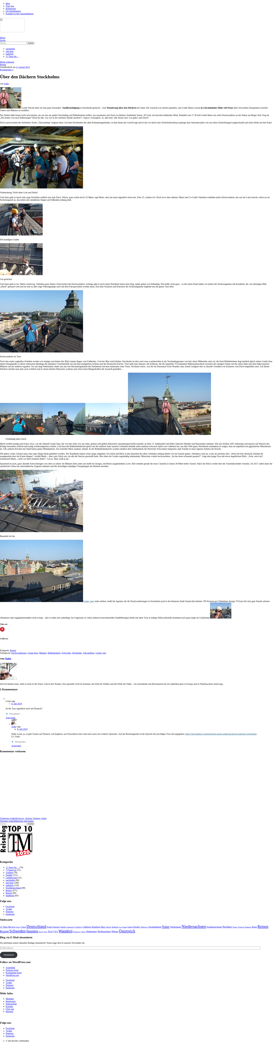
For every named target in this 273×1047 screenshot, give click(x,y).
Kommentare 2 (6, 70)
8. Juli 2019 (16, 704)
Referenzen (11, 8)
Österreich (127, 931)
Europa (56, 927)
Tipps (45, 932)
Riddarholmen (54, 653)
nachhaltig (10, 49)
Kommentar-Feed (13, 973)
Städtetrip (10, 895)
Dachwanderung (18, 653)
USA (55, 931)
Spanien (32, 931)
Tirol (50, 931)
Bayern (11, 927)
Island (124, 927)
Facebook (10, 906)
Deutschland (36, 926)
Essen (49, 927)
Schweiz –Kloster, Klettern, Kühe (23, 818)
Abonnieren (8, 955)
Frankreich (70, 927)
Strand (41, 932)
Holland (115, 927)
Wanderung (77, 932)
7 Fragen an (11, 870)
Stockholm (77, 653)
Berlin (18, 927)
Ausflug (9, 872)
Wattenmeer (91, 931)
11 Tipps (4, 927)
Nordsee (227, 926)
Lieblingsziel (11, 877)
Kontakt (9, 1006)
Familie (9, 875)
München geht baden (17, 821)
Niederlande (175, 927)
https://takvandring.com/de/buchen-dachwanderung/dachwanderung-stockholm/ (221, 734)
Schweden (66, 653)
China (23, 927)
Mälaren (42, 653)
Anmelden (10, 967)
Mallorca (144, 927)
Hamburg (96, 927)
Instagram (10, 914)
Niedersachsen (194, 926)
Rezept (9, 893)
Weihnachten (104, 931)
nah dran (10, 51)
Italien (130, 927)
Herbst (108, 927)
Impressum (10, 1001)
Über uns (10, 6)
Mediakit (10, 999)
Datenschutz (11, 1004)
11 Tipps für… (12, 56)
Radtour (248, 927)
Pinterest (9, 911)
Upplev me (88, 601)
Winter (114, 931)
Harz (103, 927)
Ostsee (234, 927)
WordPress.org (12, 975)
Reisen (3, 64)
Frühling (78, 927)
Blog (8, 3)
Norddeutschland (13, 888)
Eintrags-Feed (12, 970)
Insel (120, 927)
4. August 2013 (23, 67)
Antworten (10, 718)
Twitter (9, 909)
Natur (165, 926)
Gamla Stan (32, 653)
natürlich (10, 54)
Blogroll (9, 1011)
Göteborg (86, 927)
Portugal (241, 927)
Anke (6, 83)
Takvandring (88, 653)
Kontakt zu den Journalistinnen (20, 14)
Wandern (65, 931)
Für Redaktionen (13, 11)
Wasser (83, 932)
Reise (254, 927)
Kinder (136, 927)
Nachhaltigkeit (154, 927)
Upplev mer (100, 653)
